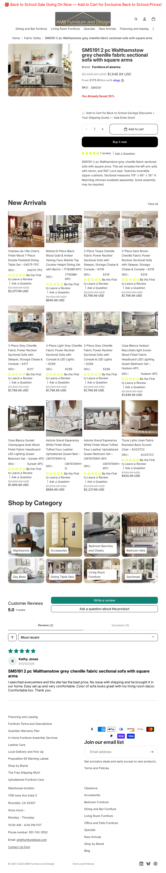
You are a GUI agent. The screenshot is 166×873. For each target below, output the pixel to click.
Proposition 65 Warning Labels (28, 758)
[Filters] (12, 637)
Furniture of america (106, 67)
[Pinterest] (155, 863)
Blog (87, 850)
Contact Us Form (19, 847)
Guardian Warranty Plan (23, 730)
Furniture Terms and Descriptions (30, 723)
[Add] (38, 241)
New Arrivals (92, 836)
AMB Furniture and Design (39, 863)
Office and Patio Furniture (101, 822)
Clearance (91, 788)
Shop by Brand (18, 765)
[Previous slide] (12, 229)
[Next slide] (39, 229)
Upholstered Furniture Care (26, 779)
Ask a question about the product (104, 609)
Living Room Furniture (98, 816)
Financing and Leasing (23, 717)
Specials (89, 829)
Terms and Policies (96, 768)
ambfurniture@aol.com (32, 839)
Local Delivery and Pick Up (26, 751)
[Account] (144, 19)
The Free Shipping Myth (24, 772)
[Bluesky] (148, 863)
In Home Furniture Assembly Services (32, 737)
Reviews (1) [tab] (45, 625)
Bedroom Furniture (96, 802)
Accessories (92, 795)
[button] (91, 153)
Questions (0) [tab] (120, 625)
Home (16, 38)
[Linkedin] (141, 863)
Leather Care (16, 744)
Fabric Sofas (32, 38)
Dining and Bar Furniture (100, 809)
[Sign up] (152, 751)
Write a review (104, 600)
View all (153, 203)
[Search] (136, 19)
